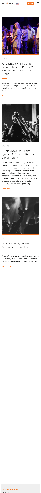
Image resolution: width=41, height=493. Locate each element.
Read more (6, 96)
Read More (6, 189)
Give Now (30, 3)
